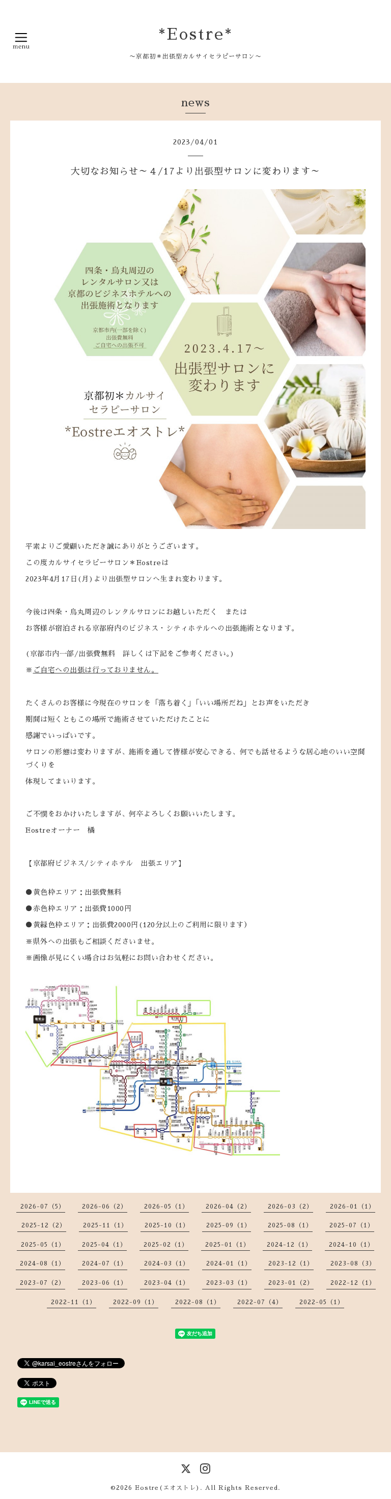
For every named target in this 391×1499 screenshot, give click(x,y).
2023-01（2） (291, 1283)
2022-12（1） (353, 1283)
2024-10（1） (351, 1245)
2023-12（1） (291, 1263)
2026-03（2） (290, 1206)
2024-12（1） (289, 1245)
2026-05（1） (166, 1206)
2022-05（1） (321, 1302)
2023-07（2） (42, 1283)
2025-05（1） (43, 1245)
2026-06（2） (104, 1206)
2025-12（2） (43, 1225)
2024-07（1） (104, 1263)
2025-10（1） (167, 1225)
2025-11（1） (105, 1225)
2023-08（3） (353, 1263)
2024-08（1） (42, 1263)
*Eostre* (195, 34)
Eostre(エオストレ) (167, 1488)
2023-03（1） (229, 1283)
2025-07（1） (351, 1225)
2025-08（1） (290, 1225)
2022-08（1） (197, 1302)
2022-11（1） (73, 1302)
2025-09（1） (228, 1225)
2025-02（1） (166, 1245)
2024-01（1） (229, 1263)
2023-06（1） (104, 1283)
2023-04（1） (166, 1283)
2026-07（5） (42, 1206)
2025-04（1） (104, 1245)
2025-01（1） (227, 1245)
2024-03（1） (166, 1263)
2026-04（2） (228, 1206)
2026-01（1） (352, 1206)
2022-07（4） (260, 1302)
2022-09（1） (135, 1302)
